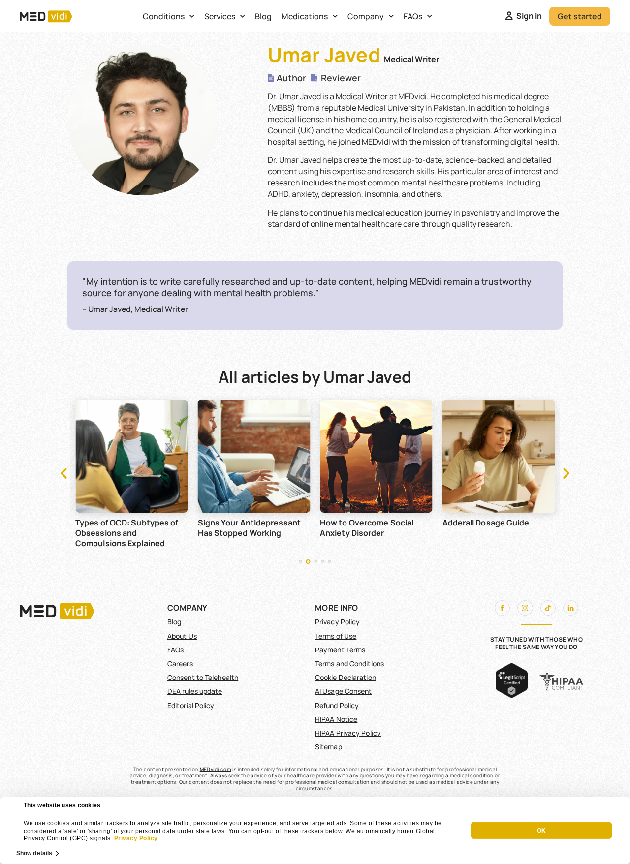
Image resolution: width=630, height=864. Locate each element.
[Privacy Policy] (113, 838)
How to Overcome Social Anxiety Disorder (366, 527)
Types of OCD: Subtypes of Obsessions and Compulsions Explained (127, 533)
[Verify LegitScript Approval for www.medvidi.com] (511, 695)
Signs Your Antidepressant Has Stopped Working (249, 527)
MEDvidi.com (215, 769)
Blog (263, 16)
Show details (34, 852)
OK (541, 830)
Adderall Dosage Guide (486, 522)
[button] (64, 472)
